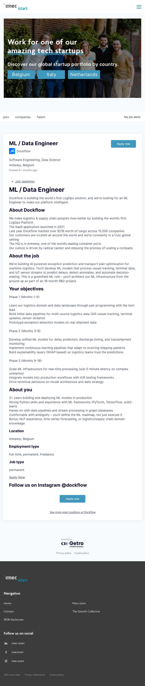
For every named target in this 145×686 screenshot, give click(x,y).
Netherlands (84, 74)
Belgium (21, 74)
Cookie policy (81, 553)
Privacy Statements (35, 674)
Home (7, 603)
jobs (6, 117)
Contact (9, 611)
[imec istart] (15, 7)
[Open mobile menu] (139, 7)
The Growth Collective (86, 611)
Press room (79, 603)
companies (23, 117)
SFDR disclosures (14, 619)
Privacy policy (63, 553)
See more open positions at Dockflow (73, 512)
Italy (51, 74)
